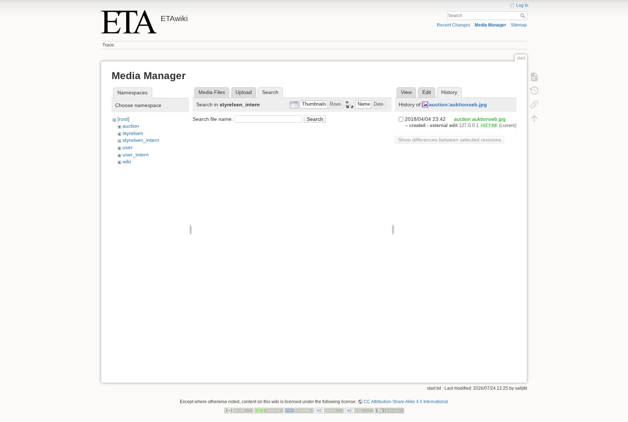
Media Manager (490, 25)
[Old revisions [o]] (534, 91)
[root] (123, 119)
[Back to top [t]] (534, 118)
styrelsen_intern (140, 140)
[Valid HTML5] (329, 410)
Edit (426, 92)
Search (523, 15)
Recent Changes (453, 25)
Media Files (211, 92)
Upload (244, 92)
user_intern (135, 154)
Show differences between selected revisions (449, 140)
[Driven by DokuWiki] (389, 410)
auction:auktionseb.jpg (458, 104)
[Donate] (268, 410)
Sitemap (519, 25)
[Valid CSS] (359, 410)
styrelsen (132, 133)
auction (130, 126)
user (127, 147)
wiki (126, 161)
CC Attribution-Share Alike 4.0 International (406, 401)
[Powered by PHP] (299, 410)
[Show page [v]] (534, 77)
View (406, 92)
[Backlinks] (534, 104)
